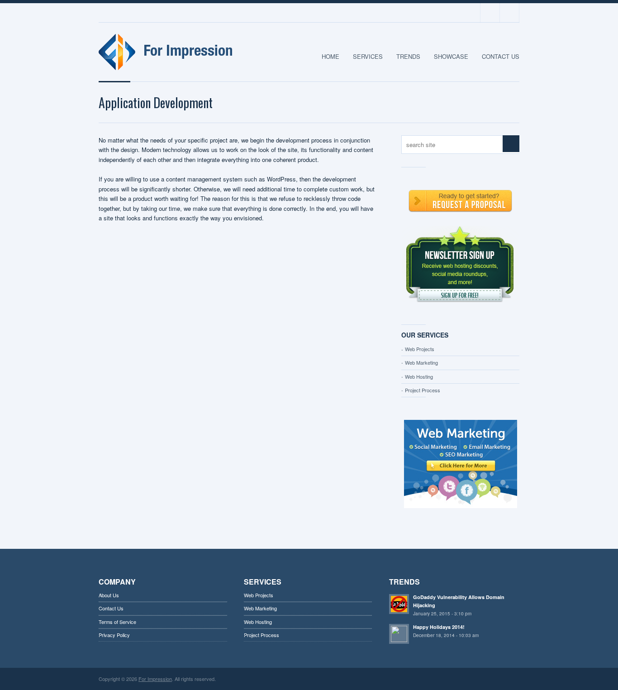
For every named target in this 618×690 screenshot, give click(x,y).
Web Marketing (421, 362)
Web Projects (419, 348)
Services (368, 56)
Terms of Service (117, 621)
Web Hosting (419, 376)
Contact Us (500, 56)
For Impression (155, 678)
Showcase (451, 56)
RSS (509, 12)
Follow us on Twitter (489, 12)
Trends (408, 56)
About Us (109, 595)
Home (330, 56)
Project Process (422, 390)
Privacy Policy (114, 634)
